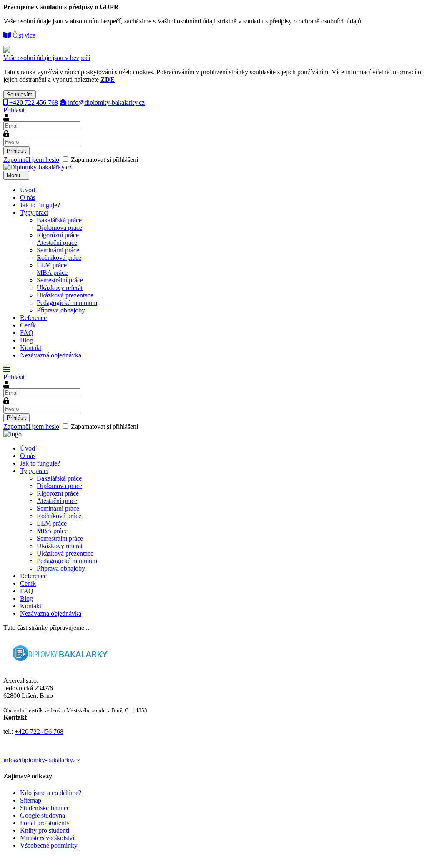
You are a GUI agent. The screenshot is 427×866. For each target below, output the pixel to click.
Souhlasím (20, 94)
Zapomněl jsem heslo (31, 159)
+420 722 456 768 (33, 102)
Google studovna (42, 815)
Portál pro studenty (45, 822)
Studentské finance (45, 807)
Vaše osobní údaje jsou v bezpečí (46, 57)
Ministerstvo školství (47, 837)
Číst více (23, 35)
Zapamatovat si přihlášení (70, 159)
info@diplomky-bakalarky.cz (105, 102)
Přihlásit (14, 109)
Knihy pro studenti (44, 830)
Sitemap (30, 800)
